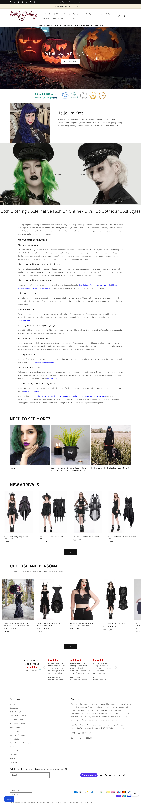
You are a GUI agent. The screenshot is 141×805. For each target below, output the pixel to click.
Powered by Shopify (29, 802)
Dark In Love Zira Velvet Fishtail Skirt (115, 624)
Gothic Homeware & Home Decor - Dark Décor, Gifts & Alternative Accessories (68, 469)
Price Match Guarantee (18, 724)
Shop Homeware (70, 61)
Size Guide (13, 747)
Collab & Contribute (17, 712)
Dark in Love (84, 285)
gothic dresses (41, 396)
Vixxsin (35, 288)
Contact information (86, 802)
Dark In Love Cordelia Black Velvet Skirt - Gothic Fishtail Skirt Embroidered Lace (17, 624)
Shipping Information (17, 735)
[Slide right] (75, 640)
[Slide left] (65, 640)
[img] (32, 667)
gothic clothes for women (58, 396)
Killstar (114, 285)
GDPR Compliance (16, 720)
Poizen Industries (46, 288)
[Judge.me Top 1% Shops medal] (92, 95)
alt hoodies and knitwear (79, 396)
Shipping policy (73, 802)
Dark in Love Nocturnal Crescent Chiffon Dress (51, 538)
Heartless (28, 288)
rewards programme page (33, 391)
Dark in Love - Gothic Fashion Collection (109, 468)
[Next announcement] (94, 2)
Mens (83, 174)
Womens (58, 174)
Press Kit (13, 758)
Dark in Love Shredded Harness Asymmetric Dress (122, 538)
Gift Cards (13, 755)
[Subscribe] (47, 775)
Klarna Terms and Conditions (20, 743)
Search (12, 704)
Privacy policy (51, 802)
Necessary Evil (104, 285)
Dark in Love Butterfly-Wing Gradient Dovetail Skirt (16, 538)
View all (70, 552)
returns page (52, 378)
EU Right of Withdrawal (18, 716)
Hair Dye (13, 468)
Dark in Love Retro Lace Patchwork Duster (86, 537)
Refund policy (41, 802)
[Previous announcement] (47, 2)
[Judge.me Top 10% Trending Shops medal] (102, 95)
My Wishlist (14, 751)
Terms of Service (15, 731)
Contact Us (14, 708)
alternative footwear (98, 396)
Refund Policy (15, 727)
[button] (57, 14)
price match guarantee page (43, 362)
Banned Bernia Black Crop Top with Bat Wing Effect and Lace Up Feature (83, 624)
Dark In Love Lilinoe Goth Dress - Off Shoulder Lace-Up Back (48, 624)
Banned (21, 288)
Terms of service (62, 802)
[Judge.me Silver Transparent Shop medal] (83, 95)
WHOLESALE (14, 762)
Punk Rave (94, 285)
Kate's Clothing (18, 802)
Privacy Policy (14, 739)
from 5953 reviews (31, 670)
